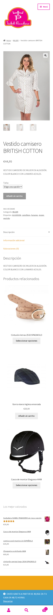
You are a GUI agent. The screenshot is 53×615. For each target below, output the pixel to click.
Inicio (9, 40)
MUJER (16, 40)
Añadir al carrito (14, 196)
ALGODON (16, 215)
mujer (41, 215)
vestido (6, 218)
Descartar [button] (8, 601)
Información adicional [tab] (14, 240)
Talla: (6, 182)
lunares (34, 215)
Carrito (40, 608)
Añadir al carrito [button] (26, 415)
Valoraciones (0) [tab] (11, 248)
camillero (26, 215)
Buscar (26, 610)
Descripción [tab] (9, 232)
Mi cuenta (9, 610)
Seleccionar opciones (26, 340)
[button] (45, 55)
